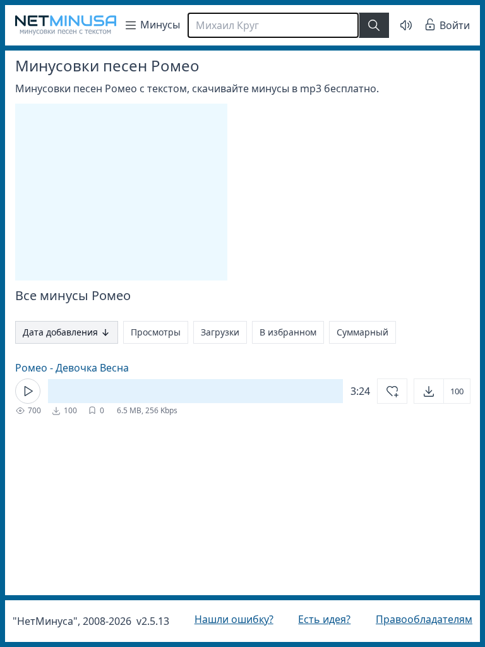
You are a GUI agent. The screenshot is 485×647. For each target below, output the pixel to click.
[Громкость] (396, 25)
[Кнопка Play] (27, 391)
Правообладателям (414, 619)
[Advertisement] (121, 192)
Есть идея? (318, 619)
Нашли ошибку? (230, 619)
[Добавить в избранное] (382, 391)
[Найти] (374, 25)
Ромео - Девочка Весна (72, 367)
